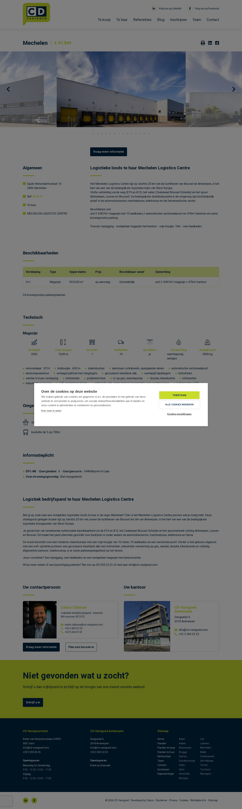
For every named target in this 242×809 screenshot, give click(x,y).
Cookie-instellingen (179, 414)
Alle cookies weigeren (179, 404)
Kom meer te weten (51, 410)
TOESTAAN (179, 395)
